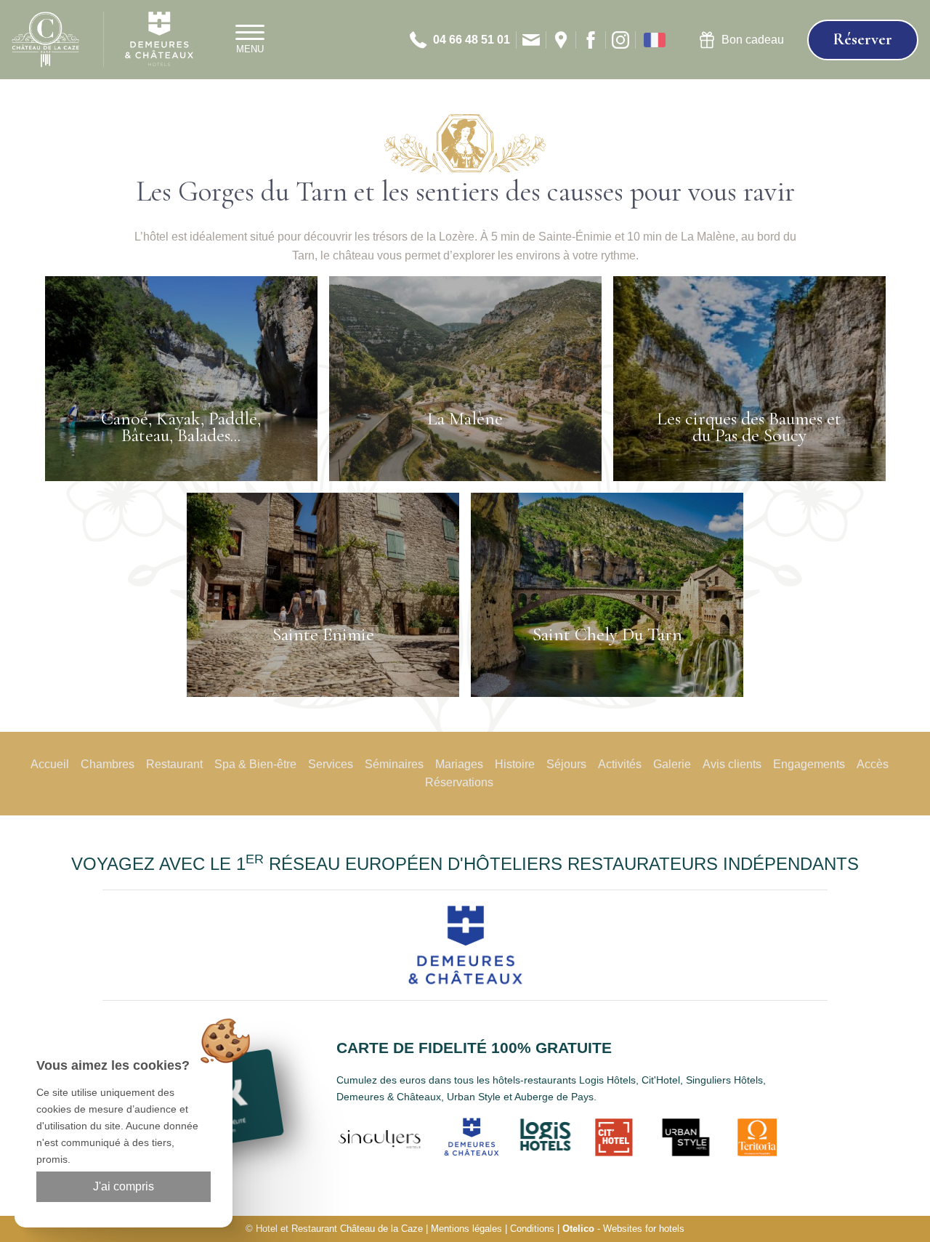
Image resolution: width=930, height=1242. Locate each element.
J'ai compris (123, 1186)
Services (330, 764)
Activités (620, 764)
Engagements (809, 764)
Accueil (50, 764)
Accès (873, 764)
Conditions (532, 1228)
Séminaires (394, 764)
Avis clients (732, 764)
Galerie (672, 764)
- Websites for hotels (623, 1228)
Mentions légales (466, 1228)
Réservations (459, 782)
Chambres (107, 764)
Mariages (459, 764)
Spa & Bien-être (255, 764)
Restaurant (174, 764)
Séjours (566, 764)
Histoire (515, 764)
